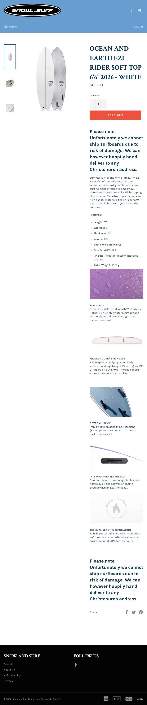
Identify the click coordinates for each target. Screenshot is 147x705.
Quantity (95, 95)
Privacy (8, 681)
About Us (9, 670)
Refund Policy (12, 675)
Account (138, 26)
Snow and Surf (19, 699)
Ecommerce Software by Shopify (44, 699)
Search (8, 664)
